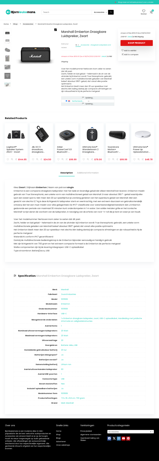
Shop (15, 24)
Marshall (65, 289)
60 (62, 369)
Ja (62, 355)
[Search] (111, 12)
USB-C (64, 313)
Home (6, 24)
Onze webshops (63, 445)
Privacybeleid (86, 431)
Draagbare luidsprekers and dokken (93, 46)
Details (103, 56)
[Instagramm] (119, 439)
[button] (55, 29)
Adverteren (61, 441)
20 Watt (64, 330)
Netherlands (77, 101)
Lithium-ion (66, 364)
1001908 (64, 299)
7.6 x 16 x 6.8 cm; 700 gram (73, 398)
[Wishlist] (143, 11)
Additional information (88, 172)
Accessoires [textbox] (129, 432)
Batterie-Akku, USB (69, 345)
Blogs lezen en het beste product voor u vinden (135, 2)
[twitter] (114, 439)
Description (66, 172)
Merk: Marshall (67, 403)
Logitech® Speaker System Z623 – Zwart (14, 149)
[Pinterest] (128, 439)
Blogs (58, 438)
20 (62, 340)
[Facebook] (109, 439)
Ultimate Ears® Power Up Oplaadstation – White (141, 150)
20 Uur (64, 350)
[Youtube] (123, 439)
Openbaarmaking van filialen (89, 439)
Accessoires (28, 24)
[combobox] (130, 431)
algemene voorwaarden (90, 434)
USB (62, 379)
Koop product (136, 42)
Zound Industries (68, 294)
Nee (63, 384)
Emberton (65, 304)
